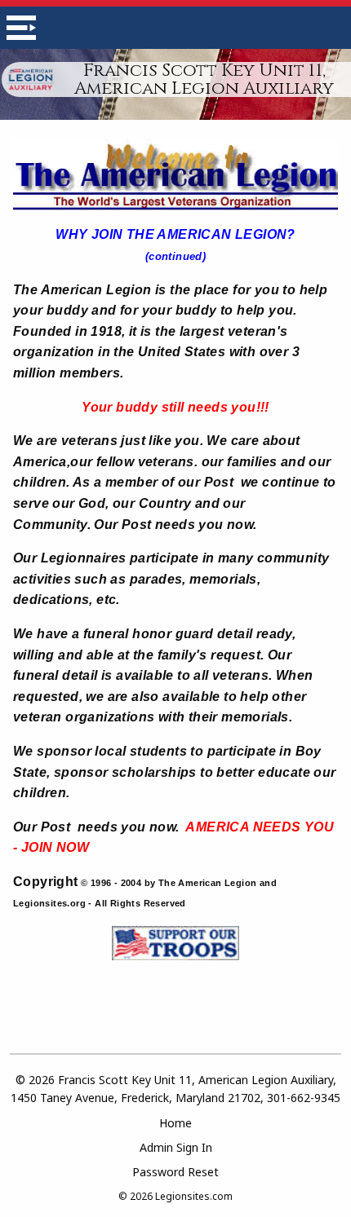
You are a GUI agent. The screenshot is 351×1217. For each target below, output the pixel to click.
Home (175, 1123)
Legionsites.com (194, 1196)
